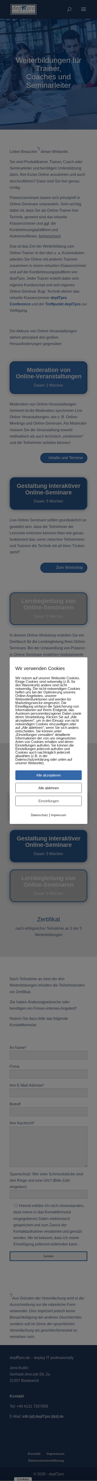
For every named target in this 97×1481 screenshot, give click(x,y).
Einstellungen (48, 801)
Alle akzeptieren (48, 775)
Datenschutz (39, 815)
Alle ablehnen (48, 788)
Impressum (58, 815)
